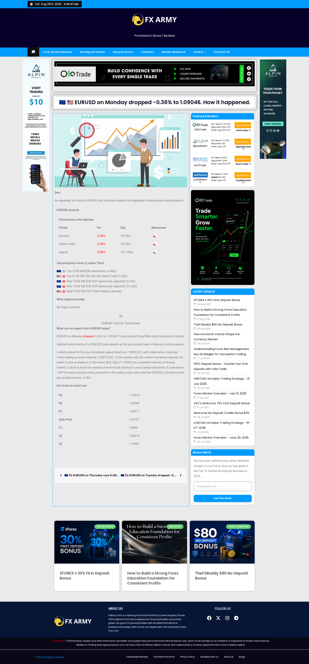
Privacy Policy (187, 656)
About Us (229, 656)
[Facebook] (209, 617)
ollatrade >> (243, 130)
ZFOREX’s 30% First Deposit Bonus (84, 576)
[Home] (33, 52)
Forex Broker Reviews (57, 52)
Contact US (222, 52)
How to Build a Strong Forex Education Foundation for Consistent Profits (152, 578)
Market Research (174, 52)
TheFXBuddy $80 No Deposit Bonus (221, 576)
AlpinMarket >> (243, 148)
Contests (147, 52)
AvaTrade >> (243, 164)
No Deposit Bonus (92, 52)
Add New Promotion (164, 656)
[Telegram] (236, 617)
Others (198, 52)
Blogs (242, 656)
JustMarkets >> (243, 181)
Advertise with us (209, 656)
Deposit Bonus (123, 52)
